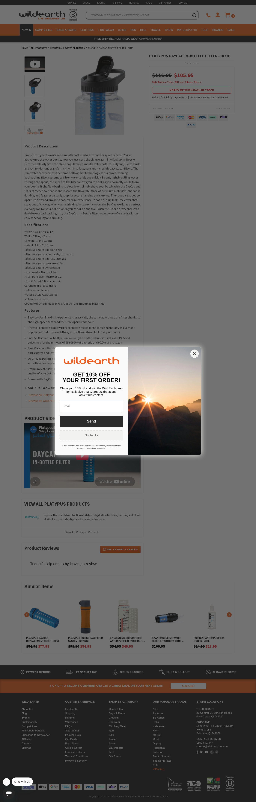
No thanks (91, 435)
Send (91, 421)
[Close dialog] (194, 353)
